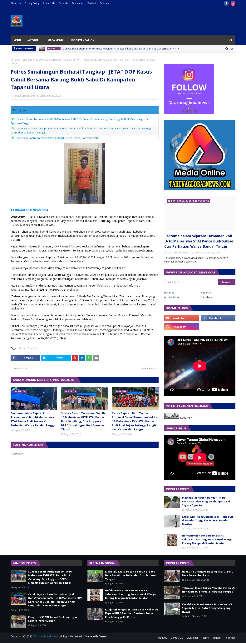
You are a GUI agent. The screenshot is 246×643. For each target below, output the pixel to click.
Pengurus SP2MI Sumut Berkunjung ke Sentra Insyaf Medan (53, 619)
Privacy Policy (32, 3)
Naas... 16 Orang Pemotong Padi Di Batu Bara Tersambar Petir (207, 573)
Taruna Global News (24, 95)
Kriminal (26, 60)
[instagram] (233, 3)
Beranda (63, 3)
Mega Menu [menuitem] (55, 40)
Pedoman (105, 3)
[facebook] (226, 3)
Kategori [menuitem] (33, 40)
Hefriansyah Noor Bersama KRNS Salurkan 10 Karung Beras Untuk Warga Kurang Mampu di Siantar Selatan (207, 539)
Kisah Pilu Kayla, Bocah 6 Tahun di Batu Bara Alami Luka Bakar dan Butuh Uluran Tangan (131, 575)
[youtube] (181, 318)
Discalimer (207, 297)
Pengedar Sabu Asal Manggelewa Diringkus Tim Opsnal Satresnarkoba (58, 138)
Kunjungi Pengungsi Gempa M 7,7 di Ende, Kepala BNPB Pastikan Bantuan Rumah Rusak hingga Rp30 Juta (132, 613)
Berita (22, 348)
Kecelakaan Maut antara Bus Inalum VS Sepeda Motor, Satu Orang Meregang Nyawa (207, 608)
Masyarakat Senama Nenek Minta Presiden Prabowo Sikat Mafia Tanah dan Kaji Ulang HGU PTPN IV (120, 47)
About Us (16, 3)
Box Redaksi (171, 297)
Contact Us (49, 3)
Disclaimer (78, 3)
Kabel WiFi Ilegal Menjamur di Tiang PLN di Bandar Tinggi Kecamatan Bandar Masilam (207, 520)
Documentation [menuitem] (82, 40)
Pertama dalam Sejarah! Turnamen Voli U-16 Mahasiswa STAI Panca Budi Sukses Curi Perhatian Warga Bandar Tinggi (33, 419)
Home (205, 637)
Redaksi (91, 3)
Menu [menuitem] (17, 40)
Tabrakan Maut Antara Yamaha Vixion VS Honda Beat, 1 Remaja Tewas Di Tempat (208, 590)
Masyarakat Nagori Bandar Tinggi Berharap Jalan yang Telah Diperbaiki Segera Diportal (206, 501)
